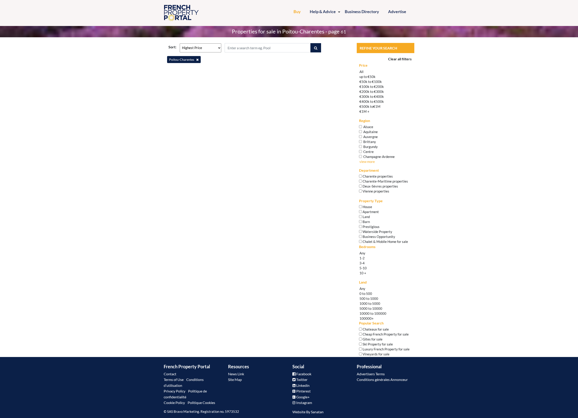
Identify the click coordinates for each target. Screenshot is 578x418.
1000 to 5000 (369, 303)
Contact (170, 374)
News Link (236, 374)
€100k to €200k (371, 87)
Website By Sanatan (308, 412)
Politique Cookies (201, 402)
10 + (362, 273)
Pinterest (303, 391)
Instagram (304, 402)
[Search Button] (315, 47)
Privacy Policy (174, 391)
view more (367, 162)
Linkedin (303, 385)
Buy (299, 11)
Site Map (235, 379)
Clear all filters (400, 59)
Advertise (397, 11)
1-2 (362, 258)
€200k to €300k (371, 91)
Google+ (303, 397)
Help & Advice (323, 11)
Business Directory (362, 11)
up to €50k (367, 77)
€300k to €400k (371, 96)
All (361, 72)
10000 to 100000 (372, 313)
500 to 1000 (368, 298)
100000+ (366, 318)
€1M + (364, 111)
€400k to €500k (371, 101)
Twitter (302, 379)
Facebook (303, 374)
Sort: (172, 47)
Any (362, 253)
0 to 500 (365, 293)
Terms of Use (174, 379)
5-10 (363, 268)
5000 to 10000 (370, 308)
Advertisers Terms (371, 374)
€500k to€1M (369, 106)
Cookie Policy (174, 402)
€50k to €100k (370, 82)
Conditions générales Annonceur (382, 379)
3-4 (362, 263)
